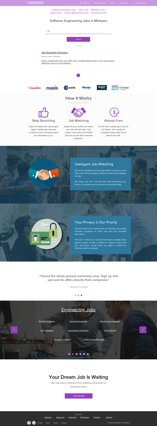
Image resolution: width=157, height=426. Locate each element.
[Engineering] (73, 354)
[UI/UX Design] (84, 354)
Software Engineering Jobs (64, 9)
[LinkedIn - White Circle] (34, 423)
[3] (81, 295)
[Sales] (76, 354)
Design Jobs (56, 12)
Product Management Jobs (76, 12)
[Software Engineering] (69, 354)
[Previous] (14, 329)
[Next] (142, 329)
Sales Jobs (83, 9)
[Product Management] (88, 354)
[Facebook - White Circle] (29, 423)
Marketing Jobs (98, 9)
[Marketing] (80, 354)
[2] (78, 295)
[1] (75, 295)
